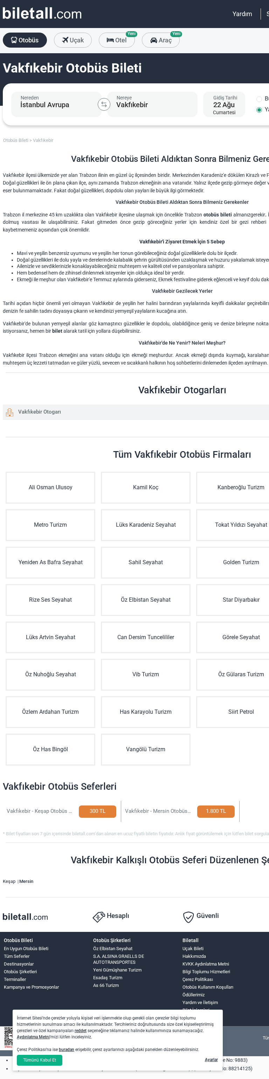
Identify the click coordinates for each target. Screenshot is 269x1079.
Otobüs (28, 40)
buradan (66, 1049)
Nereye (124, 98)
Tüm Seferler (16, 956)
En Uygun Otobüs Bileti (26, 948)
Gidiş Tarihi (225, 98)
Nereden (30, 98)
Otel (124, 38)
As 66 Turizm (106, 985)
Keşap (9, 881)
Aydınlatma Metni (33, 1037)
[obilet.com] (42, 19)
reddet (81, 1030)
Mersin (26, 881)
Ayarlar (211, 1059)
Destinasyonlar (19, 964)
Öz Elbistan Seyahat (112, 948)
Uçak (76, 40)
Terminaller (15, 979)
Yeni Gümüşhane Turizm (117, 970)
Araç (168, 38)
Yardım (242, 14)
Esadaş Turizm (107, 977)
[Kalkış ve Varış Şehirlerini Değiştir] (104, 104)
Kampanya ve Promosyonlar (31, 987)
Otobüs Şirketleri (20, 971)
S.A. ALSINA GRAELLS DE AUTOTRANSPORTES (118, 959)
